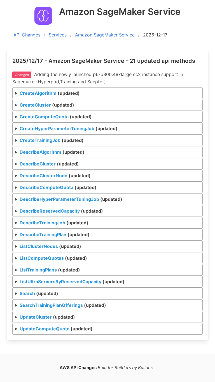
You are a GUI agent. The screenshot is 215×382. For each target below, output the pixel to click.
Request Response (109, 306)
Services (58, 35)
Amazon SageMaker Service (105, 35)
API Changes (26, 35)
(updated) (50, 93)
